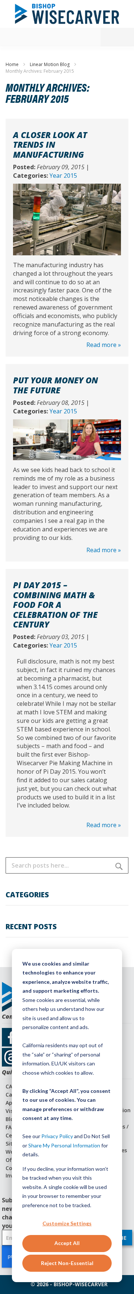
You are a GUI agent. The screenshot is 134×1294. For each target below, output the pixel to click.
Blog (11, 1119)
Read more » (103, 345)
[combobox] (67, 865)
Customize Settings (67, 1223)
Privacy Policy (57, 1136)
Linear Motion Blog (50, 64)
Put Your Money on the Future (55, 384)
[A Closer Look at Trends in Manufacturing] (67, 188)
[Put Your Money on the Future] (67, 423)
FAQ (11, 1127)
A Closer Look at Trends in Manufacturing (50, 144)
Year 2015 (63, 175)
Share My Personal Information (64, 1145)
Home (13, 64)
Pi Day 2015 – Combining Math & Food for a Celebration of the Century (55, 604)
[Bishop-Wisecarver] (67, 14)
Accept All (67, 1243)
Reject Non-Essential (67, 1263)
